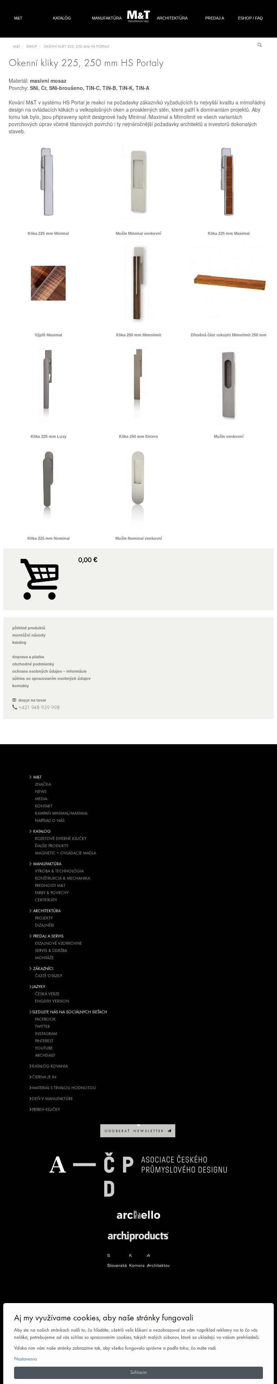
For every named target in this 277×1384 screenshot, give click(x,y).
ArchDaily (45, 1055)
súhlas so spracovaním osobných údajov (51, 678)
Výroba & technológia (59, 871)
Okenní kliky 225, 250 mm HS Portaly (76, 46)
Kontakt (43, 806)
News (41, 792)
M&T (18, 18)
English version (52, 1001)
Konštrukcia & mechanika (62, 878)
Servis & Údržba (51, 951)
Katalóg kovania (50, 1066)
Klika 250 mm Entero (138, 436)
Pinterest (44, 1041)
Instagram (46, 1034)
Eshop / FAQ (250, 18)
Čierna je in (44, 1077)
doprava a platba (28, 657)
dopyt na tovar (31, 700)
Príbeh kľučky (46, 1110)
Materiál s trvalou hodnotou (64, 1088)
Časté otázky (48, 976)
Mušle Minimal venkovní (138, 233)
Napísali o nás (50, 821)
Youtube (44, 1048)
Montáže (44, 958)
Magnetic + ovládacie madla (65, 853)
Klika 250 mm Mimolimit (138, 335)
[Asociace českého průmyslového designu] (138, 1174)
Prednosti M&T (50, 886)
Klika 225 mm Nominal (48, 538)
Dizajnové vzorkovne (58, 943)
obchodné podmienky (33, 664)
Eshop (31, 46)
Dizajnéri (44, 925)
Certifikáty (46, 900)
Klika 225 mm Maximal (229, 233)
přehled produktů (28, 628)
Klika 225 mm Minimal (48, 233)
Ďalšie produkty (51, 846)
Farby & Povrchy (52, 893)
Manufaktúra (107, 18)
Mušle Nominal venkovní (138, 538)
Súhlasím (138, 1372)
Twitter (42, 1027)
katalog (19, 642)
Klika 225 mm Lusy (48, 436)
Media (41, 799)
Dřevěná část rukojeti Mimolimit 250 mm (229, 335)
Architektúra (172, 18)
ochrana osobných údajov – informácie (49, 671)
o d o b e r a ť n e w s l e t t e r (136, 1131)
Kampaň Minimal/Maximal (61, 813)
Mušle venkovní (228, 436)
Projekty (44, 918)
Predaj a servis (214, 26)
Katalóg (62, 18)
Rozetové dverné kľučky (61, 839)
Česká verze (47, 994)
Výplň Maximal (48, 335)
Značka (43, 784)
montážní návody (28, 635)
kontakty (20, 686)
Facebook (45, 1019)
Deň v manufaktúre (52, 1099)
